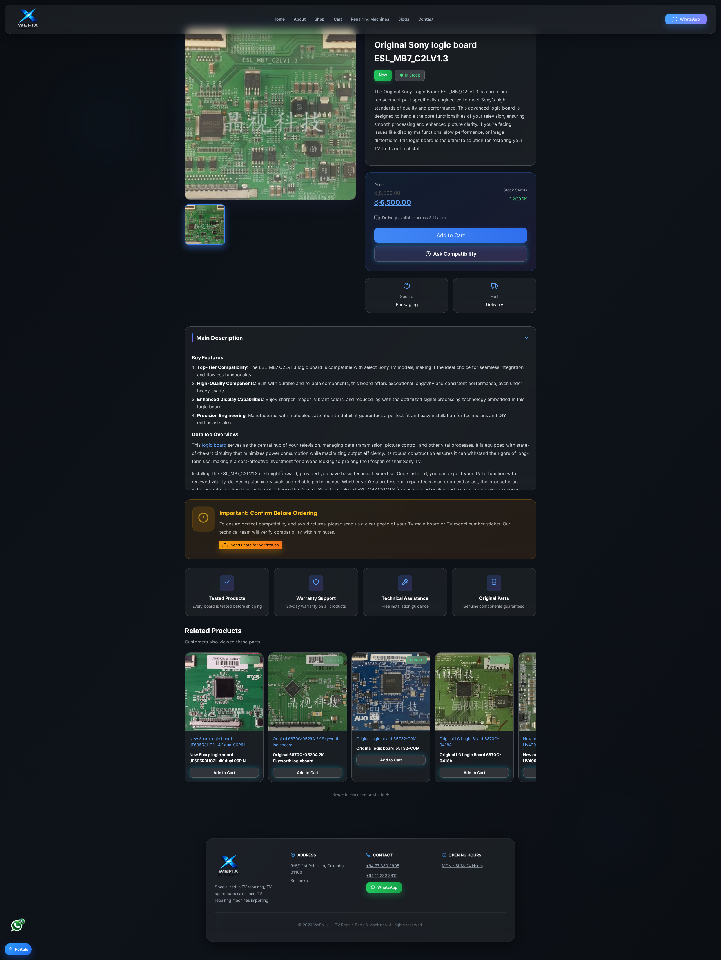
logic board (214, 445)
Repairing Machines (370, 19)
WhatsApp (690, 19)
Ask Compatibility (454, 254)
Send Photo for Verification (255, 545)
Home (279, 19)
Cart (338, 19)
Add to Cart (451, 235)
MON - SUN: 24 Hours (462, 865)
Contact (425, 19)
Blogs (403, 19)
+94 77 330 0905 (382, 865)
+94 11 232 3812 (381, 875)
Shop (320, 19)
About (300, 19)
